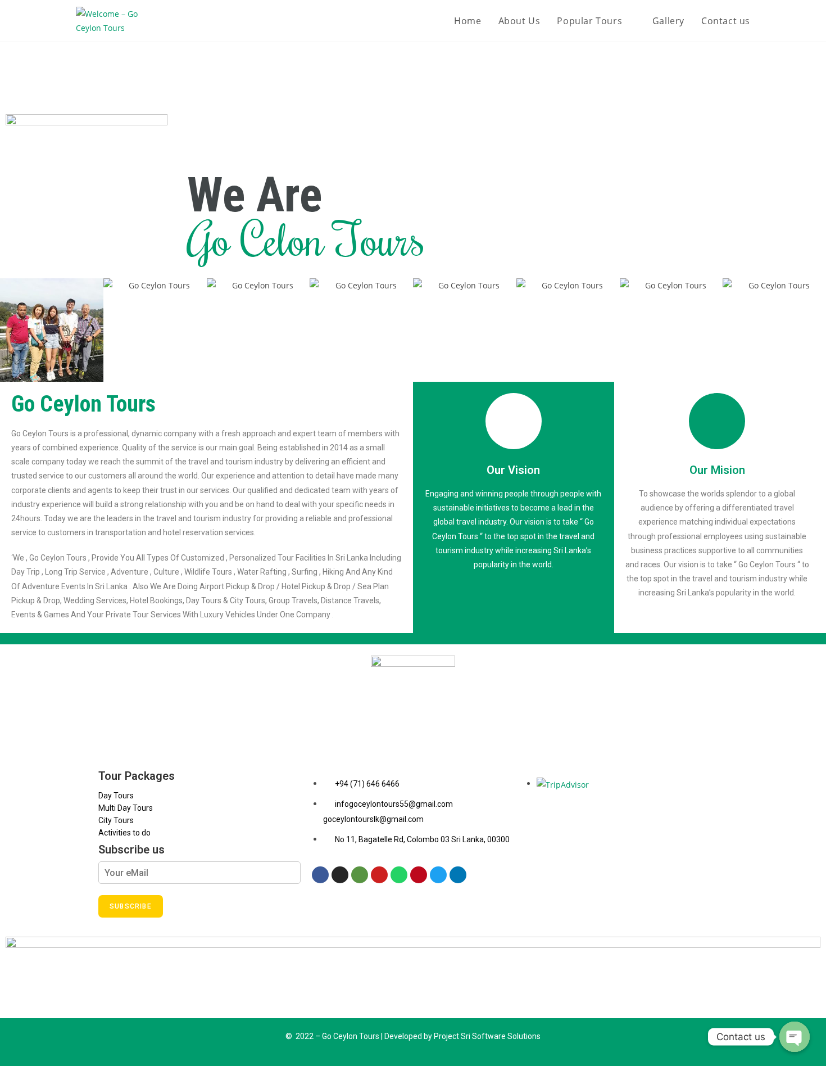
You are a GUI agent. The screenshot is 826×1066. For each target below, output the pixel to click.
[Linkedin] (458, 874)
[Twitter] (438, 874)
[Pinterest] (418, 874)
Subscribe (131, 906)
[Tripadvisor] (359, 874)
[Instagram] (340, 874)
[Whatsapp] (399, 874)
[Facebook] (320, 874)
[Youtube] (379, 874)
